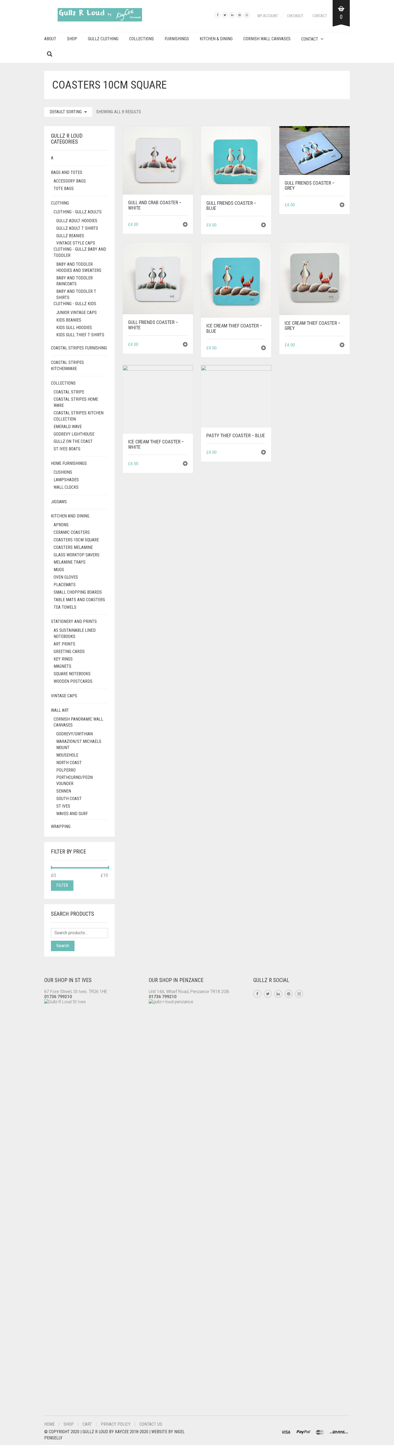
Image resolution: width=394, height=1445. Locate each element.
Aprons (61, 524)
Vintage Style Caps (75, 243)
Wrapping (60, 826)
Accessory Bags (70, 181)
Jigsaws (59, 501)
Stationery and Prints (74, 621)
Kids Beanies (68, 320)
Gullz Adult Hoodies (76, 220)
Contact (320, 16)
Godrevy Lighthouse (74, 434)
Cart (87, 1424)
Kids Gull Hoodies (74, 327)
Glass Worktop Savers (76, 554)
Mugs (59, 569)
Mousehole (67, 755)
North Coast (69, 762)
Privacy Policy (116, 1424)
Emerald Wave (68, 426)
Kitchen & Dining (216, 38)
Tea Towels (65, 607)
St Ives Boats (67, 448)
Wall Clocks (66, 487)
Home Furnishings (69, 463)
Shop (72, 38)
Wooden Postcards (73, 681)
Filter (62, 885)
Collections (141, 38)
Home (49, 1424)
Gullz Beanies (70, 235)
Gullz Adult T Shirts (77, 228)
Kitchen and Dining (70, 516)
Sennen (63, 791)
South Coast (69, 798)
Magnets (62, 666)
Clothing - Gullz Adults (78, 211)
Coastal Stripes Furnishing (79, 348)
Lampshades (66, 479)
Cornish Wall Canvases (267, 38)
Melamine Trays (70, 562)
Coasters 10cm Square (76, 539)
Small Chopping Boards (78, 592)
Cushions (63, 472)
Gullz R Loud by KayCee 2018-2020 (116, 1431)
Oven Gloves (66, 577)
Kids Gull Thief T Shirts (80, 334)
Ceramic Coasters (72, 532)
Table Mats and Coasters (79, 599)
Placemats (65, 584)
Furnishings (177, 38)
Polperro (66, 770)
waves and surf (72, 813)
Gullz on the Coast (73, 441)
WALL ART (60, 710)
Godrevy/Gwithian (74, 733)
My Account (268, 16)
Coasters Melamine (73, 547)
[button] (185, 225)
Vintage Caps (64, 695)
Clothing (60, 203)
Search (62, 945)
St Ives (63, 806)
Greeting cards (69, 651)
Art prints (64, 644)
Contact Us (150, 1424)
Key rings (63, 659)
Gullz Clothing (103, 38)
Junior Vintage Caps (76, 312)
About (50, 38)
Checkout (295, 16)
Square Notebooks (72, 673)
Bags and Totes (66, 172)
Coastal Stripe (69, 392)
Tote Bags (64, 188)
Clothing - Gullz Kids (75, 303)
